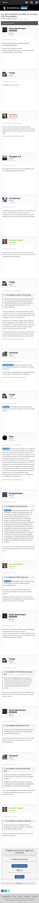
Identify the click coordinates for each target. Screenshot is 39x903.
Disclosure (27, 896)
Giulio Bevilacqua (12, 19)
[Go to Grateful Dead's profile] (4, 241)
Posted (9, 39)
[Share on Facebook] (2, 890)
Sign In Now (19, 877)
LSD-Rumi (13, 352)
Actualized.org (6, 896)
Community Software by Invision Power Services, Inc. (19, 900)
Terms (14, 896)
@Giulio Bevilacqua (8, 365)
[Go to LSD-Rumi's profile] (4, 354)
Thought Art (15, 156)
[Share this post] (35, 39)
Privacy (20, 896)
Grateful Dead (25, 768)
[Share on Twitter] (5, 890)
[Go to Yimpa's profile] (4, 74)
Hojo (11, 436)
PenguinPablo (16, 493)
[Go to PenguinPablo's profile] (4, 494)
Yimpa (12, 73)
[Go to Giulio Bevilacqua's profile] (4, 29)
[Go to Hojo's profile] (4, 437)
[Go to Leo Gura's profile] (4, 116)
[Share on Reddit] (8, 890)
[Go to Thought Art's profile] (4, 157)
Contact (34, 896)
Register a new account (19, 866)
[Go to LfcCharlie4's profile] (4, 199)
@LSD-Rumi (6, 407)
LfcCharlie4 (14, 198)
